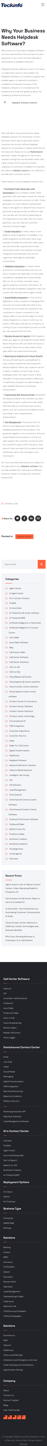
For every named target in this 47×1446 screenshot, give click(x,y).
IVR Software (15, 785)
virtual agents (15, 853)
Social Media (9, 1071)
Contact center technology (21, 716)
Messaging (8, 1076)
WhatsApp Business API (14, 1111)
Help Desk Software (12, 1116)
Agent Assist (15, 588)
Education (8, 1277)
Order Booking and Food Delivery (18, 1365)
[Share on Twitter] (17, 518)
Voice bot (13, 858)
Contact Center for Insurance (23, 701)
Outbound (8, 1003)
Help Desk (8, 1286)
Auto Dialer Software (18, 642)
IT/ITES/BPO (8, 1267)
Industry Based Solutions (20, 770)
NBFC (5, 1257)
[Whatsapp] (24, 1417)
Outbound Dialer (16, 824)
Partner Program (11, 1400)
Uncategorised (16, 849)
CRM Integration (16, 726)
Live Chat (7, 1062)
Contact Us (8, 1395)
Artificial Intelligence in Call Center (25, 623)
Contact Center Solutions (21, 711)
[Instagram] (19, 1417)
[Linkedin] (10, 1417)
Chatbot (7, 1145)
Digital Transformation (19, 750)
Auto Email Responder (13, 1155)
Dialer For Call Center (19, 745)
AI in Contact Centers (19, 598)
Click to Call (8, 1018)
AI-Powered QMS (17, 618)
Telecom (7, 1345)
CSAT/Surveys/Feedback (14, 1311)
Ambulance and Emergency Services (20, 1360)
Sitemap (23, 1444)
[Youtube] (14, 1417)
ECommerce (9, 1335)
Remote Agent (10, 1027)
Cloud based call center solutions (24, 682)
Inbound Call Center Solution (22, 765)
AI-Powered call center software (24, 613)
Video (6, 1066)
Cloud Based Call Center (20, 677)
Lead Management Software (16, 1121)
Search (42, 564)
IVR (10, 780)
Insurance (8, 1262)
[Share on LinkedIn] (31, 518)
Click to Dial (14, 672)
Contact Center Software (21, 706)
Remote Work (9, 1281)
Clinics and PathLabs (13, 1355)
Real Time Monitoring (13, 1091)
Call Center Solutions (19, 662)
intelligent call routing (19, 775)
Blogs (5, 1405)
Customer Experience (19, 731)
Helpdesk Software (29, 466)
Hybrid (6, 1196)
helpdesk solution (21, 170)
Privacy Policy (34, 1440)
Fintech (6, 1252)
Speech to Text (10, 1165)
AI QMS (12, 603)
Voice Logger (9, 1037)
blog (11, 647)
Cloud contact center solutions (23, 686)
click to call (14, 667)
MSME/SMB (8, 1223)
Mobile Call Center (11, 1032)
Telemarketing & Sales (13, 1296)
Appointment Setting (13, 1369)
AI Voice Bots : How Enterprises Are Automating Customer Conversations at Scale (22, 912)
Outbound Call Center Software (23, 819)
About (6, 1390)
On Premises (9, 1201)
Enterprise (8, 1218)
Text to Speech (10, 1160)
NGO (5, 1340)
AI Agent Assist (16, 593)
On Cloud (7, 1191)
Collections (8, 1301)
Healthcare (14, 755)
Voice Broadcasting (12, 1023)
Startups (7, 1228)
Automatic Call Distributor (15, 998)
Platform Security (11, 1101)
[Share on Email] (38, 518)
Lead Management (17, 790)
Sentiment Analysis (18, 839)
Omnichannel (15, 794)
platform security (17, 829)
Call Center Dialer (17, 652)
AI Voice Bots (15, 608)
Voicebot (7, 1140)
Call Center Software (18, 657)
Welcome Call (9, 1306)
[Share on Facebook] (24, 518)
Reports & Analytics (12, 1096)
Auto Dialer (8, 1008)
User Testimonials (11, 1410)
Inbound (7, 988)
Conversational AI (17, 721)
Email (5, 1057)
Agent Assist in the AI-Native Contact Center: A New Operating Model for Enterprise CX (22, 888)
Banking (7, 1247)
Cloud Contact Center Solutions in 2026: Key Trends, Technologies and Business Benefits (21, 926)
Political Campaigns (12, 1316)
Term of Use (21, 1440)
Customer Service (17, 736)
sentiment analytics (18, 844)
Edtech (6, 1272)
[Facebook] (5, 1417)
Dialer (11, 740)
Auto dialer (14, 637)
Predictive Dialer (17, 834)
